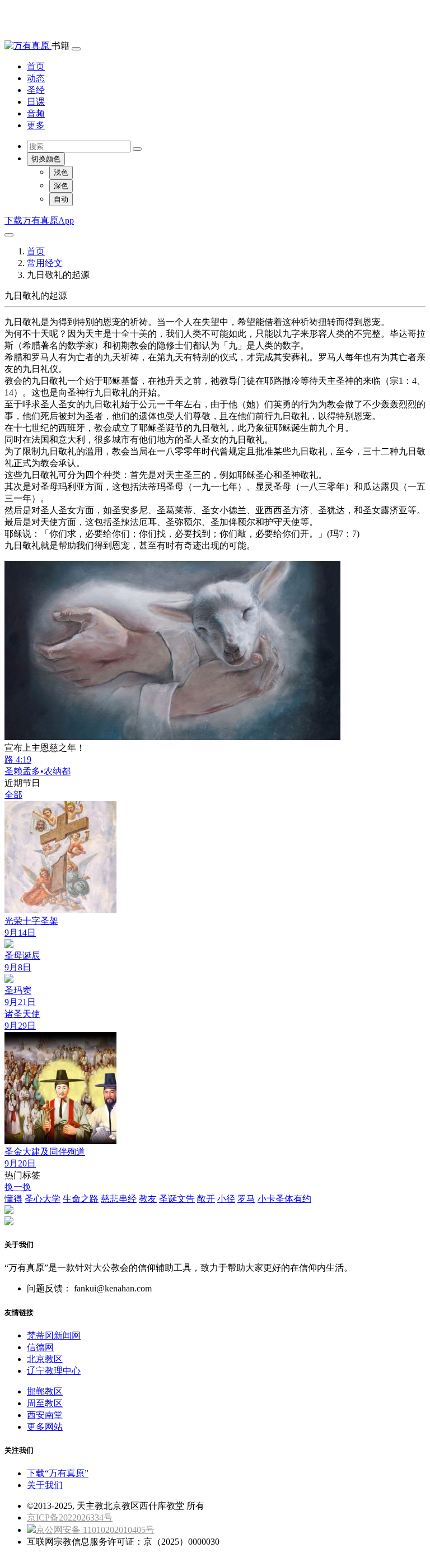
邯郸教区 (45, 1391)
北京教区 (45, 1359)
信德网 (40, 1347)
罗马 (246, 1198)
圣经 (36, 90)
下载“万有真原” (57, 1473)
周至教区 (45, 1403)
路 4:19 (17, 759)
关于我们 (45, 1485)
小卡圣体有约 (284, 1198)
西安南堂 (45, 1415)
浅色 (61, 172)
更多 (36, 125)
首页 (36, 66)
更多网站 (45, 1426)
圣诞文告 (177, 1198)
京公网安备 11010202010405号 (95, 1530)
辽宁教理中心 (54, 1370)
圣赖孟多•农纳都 (37, 771)
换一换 (17, 1187)
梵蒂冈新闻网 (54, 1335)
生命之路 (81, 1198)
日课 (36, 101)
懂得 (13, 1198)
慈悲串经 (119, 1198)
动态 (36, 78)
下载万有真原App (39, 220)
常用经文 (45, 263)
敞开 (206, 1198)
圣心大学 (42, 1198)
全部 (13, 795)
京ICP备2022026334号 (70, 1517)
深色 (61, 186)
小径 (226, 1198)
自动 (61, 199)
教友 (148, 1198)
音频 (36, 113)
